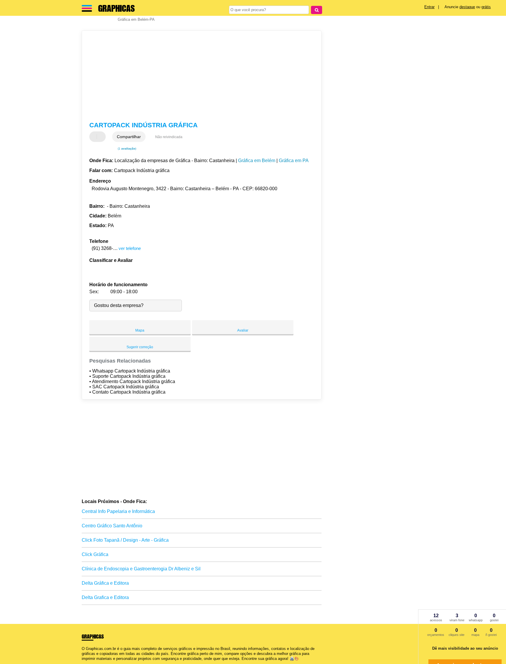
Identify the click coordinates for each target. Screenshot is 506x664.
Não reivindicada (168, 137)
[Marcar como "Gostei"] (94, 136)
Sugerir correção (139, 347)
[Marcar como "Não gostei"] (102, 136)
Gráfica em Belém (256, 160)
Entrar (429, 7)
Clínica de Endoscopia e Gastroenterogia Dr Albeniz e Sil (141, 568)
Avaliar (242, 330)
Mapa (139, 330)
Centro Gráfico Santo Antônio (112, 525)
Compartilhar (129, 136)
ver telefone (130, 248)
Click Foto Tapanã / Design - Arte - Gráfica (125, 540)
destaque (467, 7)
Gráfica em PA (294, 160)
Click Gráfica (95, 554)
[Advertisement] (198, 76)
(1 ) (126, 148)
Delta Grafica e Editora (105, 597)
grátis (486, 7)
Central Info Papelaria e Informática (118, 511)
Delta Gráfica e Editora (105, 583)
